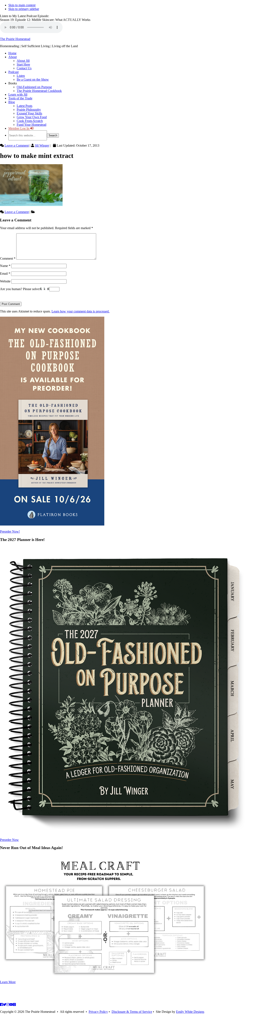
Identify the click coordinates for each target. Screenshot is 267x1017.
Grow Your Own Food (32, 117)
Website (5, 281)
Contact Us (24, 68)
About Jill (23, 60)
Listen (21, 75)
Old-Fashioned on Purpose (34, 87)
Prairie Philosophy (29, 109)
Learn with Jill (17, 94)
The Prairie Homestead (15, 39)
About (12, 57)
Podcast (13, 72)
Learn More (8, 982)
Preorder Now (9, 840)
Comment (7, 258)
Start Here (23, 64)
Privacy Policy (98, 1011)
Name (5, 266)
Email (5, 273)
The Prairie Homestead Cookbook (39, 91)
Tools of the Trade (20, 98)
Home (12, 53)
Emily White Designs (190, 1011)
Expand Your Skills (29, 113)
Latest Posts (24, 106)
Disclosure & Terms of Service (132, 1011)
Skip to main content (21, 5)
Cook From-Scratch (30, 121)
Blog (11, 102)
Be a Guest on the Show (33, 79)
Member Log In (19, 128)
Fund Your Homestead (31, 124)
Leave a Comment (17, 145)
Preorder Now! (10, 531)
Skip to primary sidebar (23, 9)
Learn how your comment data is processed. (81, 311)
